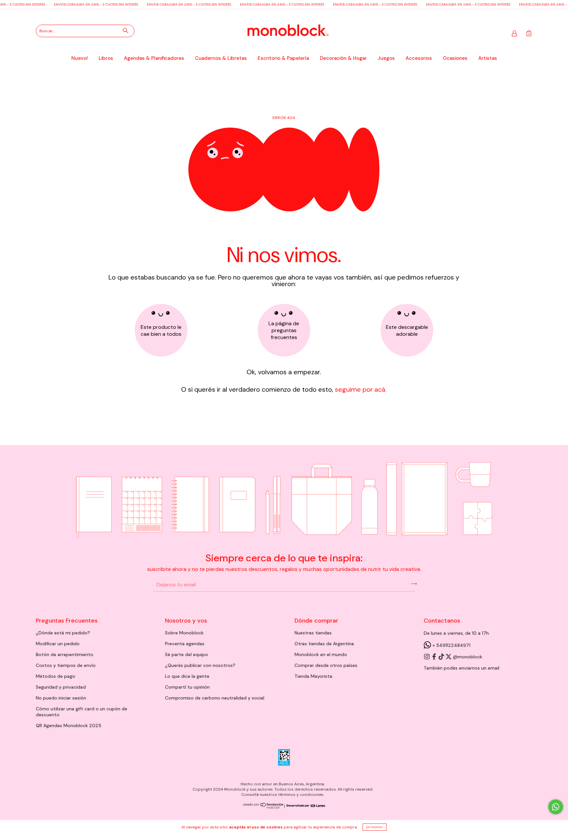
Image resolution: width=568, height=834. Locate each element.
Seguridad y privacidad (61, 687)
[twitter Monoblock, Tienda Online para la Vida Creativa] (449, 657)
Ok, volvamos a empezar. (284, 372)
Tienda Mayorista (313, 676)
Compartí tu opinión (187, 687)
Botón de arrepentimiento (64, 654)
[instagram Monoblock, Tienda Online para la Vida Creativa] (427, 657)
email (493, 668)
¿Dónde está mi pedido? (63, 633)
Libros (106, 58)
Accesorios (419, 58)
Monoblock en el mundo (321, 654)
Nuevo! (79, 58)
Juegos (386, 58)
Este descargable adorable (407, 330)
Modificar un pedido (58, 644)
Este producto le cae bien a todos (161, 330)
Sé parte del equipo (186, 654)
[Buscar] (125, 31)
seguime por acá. (360, 389)
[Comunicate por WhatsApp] (555, 806)
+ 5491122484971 (450, 645)
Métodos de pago (55, 676)
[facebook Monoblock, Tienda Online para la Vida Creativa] (434, 657)
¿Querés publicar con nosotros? (200, 665)
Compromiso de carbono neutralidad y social (214, 698)
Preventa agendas (184, 644)
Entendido (374, 827)
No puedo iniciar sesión (61, 698)
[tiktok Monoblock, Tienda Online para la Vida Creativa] (441, 657)
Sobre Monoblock (184, 633)
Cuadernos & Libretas (221, 58)
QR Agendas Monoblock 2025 (68, 725)
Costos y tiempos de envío (66, 665)
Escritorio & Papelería (283, 58)
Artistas (487, 58)
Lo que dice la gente (187, 676)
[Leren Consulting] (305, 806)
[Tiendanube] (263, 807)
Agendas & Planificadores (154, 58)
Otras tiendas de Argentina (324, 644)
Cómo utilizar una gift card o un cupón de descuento (81, 712)
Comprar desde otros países (326, 665)
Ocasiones (455, 58)
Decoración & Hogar (343, 58)
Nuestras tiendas (313, 633)
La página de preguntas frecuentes (284, 330)
